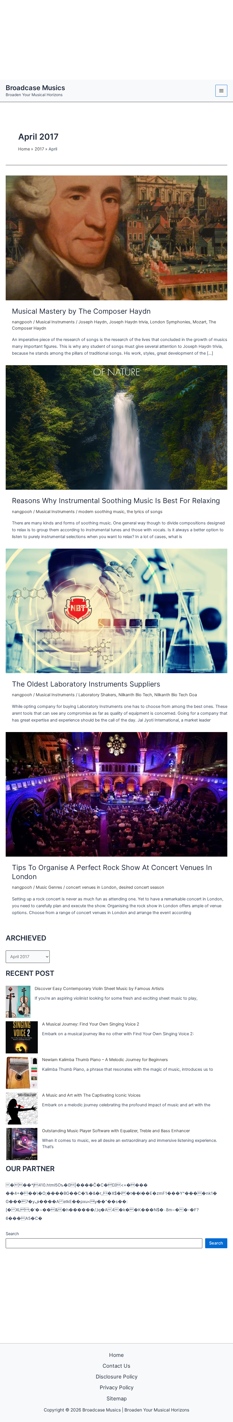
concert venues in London (91, 887)
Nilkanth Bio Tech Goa (175, 694)
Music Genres (49, 887)
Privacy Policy (117, 1387)
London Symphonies (170, 322)
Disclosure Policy (117, 1376)
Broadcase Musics (35, 88)
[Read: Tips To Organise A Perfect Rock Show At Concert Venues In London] (116, 794)
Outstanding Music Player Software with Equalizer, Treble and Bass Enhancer (116, 1130)
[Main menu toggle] (221, 91)
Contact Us (116, 1366)
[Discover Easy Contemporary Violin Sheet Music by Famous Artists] (18, 1002)
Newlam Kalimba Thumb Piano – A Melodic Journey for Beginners (105, 1059)
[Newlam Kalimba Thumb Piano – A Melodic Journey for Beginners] (22, 1073)
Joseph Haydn (92, 322)
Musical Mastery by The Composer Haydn (81, 311)
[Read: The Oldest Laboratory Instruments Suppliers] (116, 610)
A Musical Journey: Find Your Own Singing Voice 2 (90, 1024)
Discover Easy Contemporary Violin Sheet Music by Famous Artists (99, 988)
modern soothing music (101, 511)
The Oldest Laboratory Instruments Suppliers (86, 684)
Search (12, 1233)
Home (116, 1355)
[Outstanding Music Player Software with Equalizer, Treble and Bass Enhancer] (22, 1144)
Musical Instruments (55, 322)
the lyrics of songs (145, 511)
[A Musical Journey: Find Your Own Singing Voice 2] (22, 1037)
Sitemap (117, 1398)
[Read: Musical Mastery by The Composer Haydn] (116, 237)
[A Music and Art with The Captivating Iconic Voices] (22, 1108)
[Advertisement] (116, 40)
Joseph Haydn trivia (128, 322)
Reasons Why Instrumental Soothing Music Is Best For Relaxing (116, 500)
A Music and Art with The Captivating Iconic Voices (91, 1095)
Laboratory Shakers (97, 694)
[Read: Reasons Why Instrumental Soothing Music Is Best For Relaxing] (116, 427)
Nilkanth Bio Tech (135, 694)
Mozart (199, 322)
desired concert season (141, 887)
